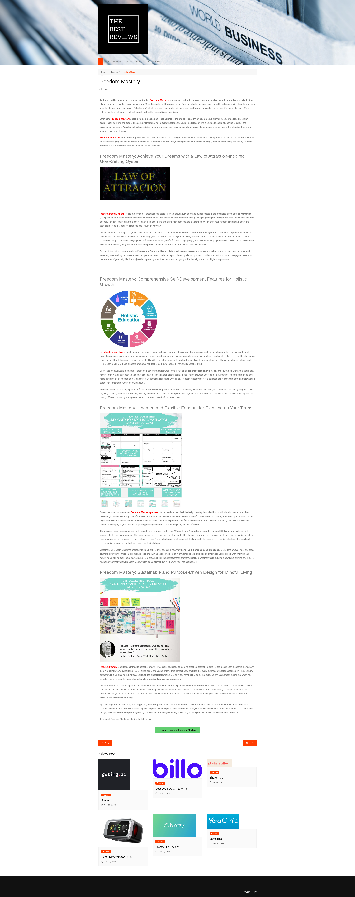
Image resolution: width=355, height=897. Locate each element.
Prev (107, 743)
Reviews (117, 61)
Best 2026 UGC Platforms (171, 788)
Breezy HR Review (166, 846)
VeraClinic (216, 838)
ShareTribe (216, 777)
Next (248, 743)
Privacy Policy (250, 892)
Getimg (105, 800)
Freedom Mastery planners (113, 352)
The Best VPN (153, 61)
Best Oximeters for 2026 (116, 857)
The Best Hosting (133, 61)
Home (107, 61)
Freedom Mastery (159, 100)
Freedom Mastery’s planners (114, 214)
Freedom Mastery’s (110, 137)
